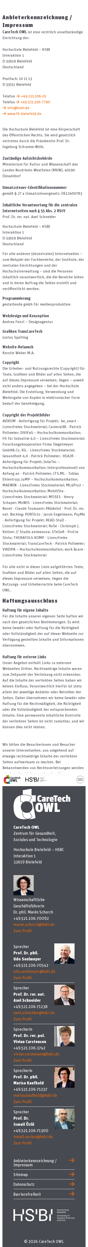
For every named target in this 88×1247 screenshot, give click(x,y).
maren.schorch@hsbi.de (34, 924)
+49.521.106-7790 (35, 101)
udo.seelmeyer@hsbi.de (34, 971)
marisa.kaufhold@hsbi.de (35, 1095)
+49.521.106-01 (33, 96)
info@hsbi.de (18, 107)
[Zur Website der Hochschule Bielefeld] (44, 1214)
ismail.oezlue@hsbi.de (33, 1136)
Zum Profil (22, 930)
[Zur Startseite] (14, 779)
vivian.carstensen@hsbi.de (36, 1053)
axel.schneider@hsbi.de (34, 1012)
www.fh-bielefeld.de (24, 113)
